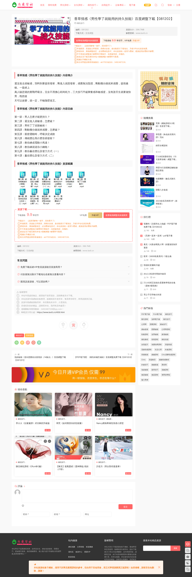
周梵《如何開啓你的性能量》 (70, 423)
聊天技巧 (166, 319)
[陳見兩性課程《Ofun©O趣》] (33, 447)
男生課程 (64, 5)
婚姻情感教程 (164, 360)
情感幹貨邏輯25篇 (152, 265)
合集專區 (119, 5)
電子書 (132, 5)
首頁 (42, 5)
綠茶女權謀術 (162, 145)
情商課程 (155, 339)
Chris (143, 360)
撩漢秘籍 (165, 334)
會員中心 (78, 552)
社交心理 (158, 349)
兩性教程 (144, 339)
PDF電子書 (145, 314)
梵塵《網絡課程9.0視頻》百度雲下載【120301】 (165, 126)
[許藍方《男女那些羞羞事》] (114, 447)
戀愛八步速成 (162, 190)
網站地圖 (71, 547)
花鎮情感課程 (146, 349)
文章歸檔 (80, 547)
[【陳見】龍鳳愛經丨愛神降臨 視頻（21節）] (73, 447)
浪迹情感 (168, 344)
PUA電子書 (157, 314)
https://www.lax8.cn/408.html (51, 312)
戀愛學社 (23, 5)
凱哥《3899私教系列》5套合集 (158, 256)
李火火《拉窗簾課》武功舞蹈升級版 (33, 423)
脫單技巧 (155, 370)
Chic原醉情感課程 (168, 355)
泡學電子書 (156, 319)
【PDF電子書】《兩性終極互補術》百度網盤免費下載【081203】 (103, 357)
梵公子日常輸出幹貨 (152, 294)
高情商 (164, 365)
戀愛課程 (153, 324)
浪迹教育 (152, 360)
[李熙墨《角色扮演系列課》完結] (147, 137)
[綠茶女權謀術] (147, 148)
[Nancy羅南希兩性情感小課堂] (114, 404)
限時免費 (52, 5)
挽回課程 (155, 375)
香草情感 (29, 335)
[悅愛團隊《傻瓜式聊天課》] (147, 181)
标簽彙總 (89, 547)
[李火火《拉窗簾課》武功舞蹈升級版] (33, 404)
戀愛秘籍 (155, 329)
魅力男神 (144, 380)
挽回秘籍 (144, 375)
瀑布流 (70, 552)
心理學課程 (166, 329)
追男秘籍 (155, 334)
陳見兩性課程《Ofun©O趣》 (29, 466)
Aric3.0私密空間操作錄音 (155, 274)
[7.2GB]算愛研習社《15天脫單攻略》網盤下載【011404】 (166, 159)
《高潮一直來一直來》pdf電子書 (158, 235)
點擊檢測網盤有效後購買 (87, 40)
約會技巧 (144, 365)
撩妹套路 (144, 329)
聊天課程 (144, 319)
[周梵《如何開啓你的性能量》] (73, 404)
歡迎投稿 (71, 557)
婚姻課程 (155, 355)
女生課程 (78, 5)
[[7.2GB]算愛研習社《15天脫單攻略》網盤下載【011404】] (147, 159)
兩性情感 (165, 339)
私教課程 (144, 334)
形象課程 (165, 370)
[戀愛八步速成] (147, 192)
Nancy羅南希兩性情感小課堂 (110, 423)
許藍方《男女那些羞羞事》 (109, 466)
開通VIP (87, 552)
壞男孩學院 (166, 375)
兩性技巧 (92, 5)
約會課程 (168, 349)
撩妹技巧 (163, 324)
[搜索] (162, 5)
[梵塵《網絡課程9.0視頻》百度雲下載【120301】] (147, 126)
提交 (125, 506)
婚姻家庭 (155, 365)
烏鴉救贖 (144, 355)
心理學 (143, 324)
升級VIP (136, 41)
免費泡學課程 (157, 344)
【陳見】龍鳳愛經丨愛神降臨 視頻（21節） (72, 468)
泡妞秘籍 (144, 370)
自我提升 (105, 5)
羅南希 (108, 419)
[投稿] (156, 5)
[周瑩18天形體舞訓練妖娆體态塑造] (147, 170)
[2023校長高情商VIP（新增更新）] (147, 203)
